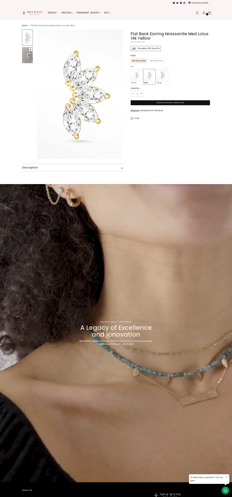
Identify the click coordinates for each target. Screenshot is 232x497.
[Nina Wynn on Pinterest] (181, 3)
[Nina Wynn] (32, 13)
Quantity (135, 88)
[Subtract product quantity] (141, 93)
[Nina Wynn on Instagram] (184, 3)
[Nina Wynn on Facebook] (174, 3)
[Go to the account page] (203, 13)
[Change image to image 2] (27, 55)
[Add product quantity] (133, 93)
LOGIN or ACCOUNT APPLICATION (170, 103)
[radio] (139, 61)
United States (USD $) (199, 3)
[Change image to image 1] (27, 37)
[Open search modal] (197, 13)
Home (24, 25)
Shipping (135, 110)
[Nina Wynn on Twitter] (177, 3)
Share (136, 118)
